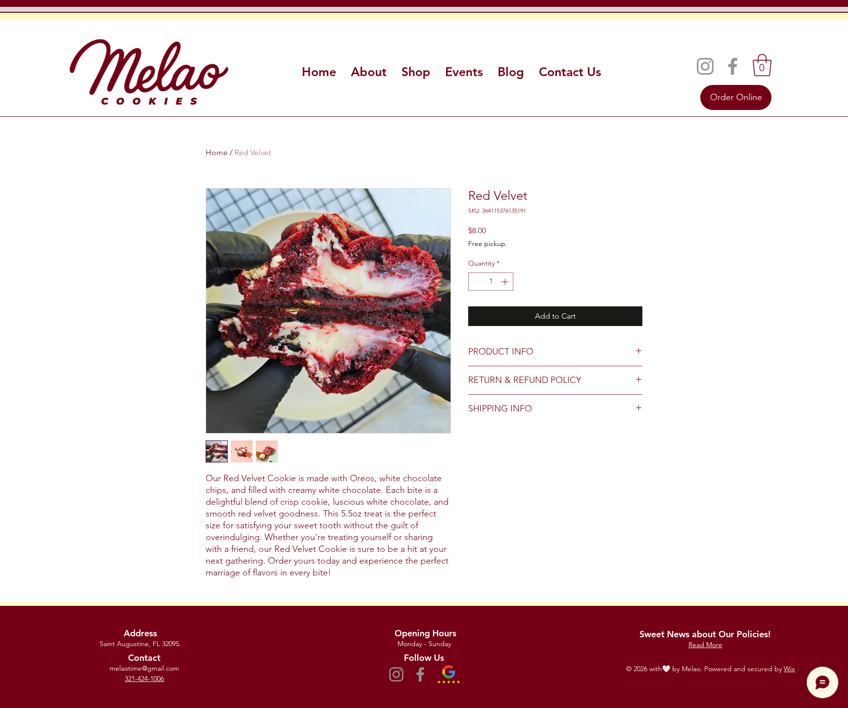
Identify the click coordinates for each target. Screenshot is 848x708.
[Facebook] (732, 66)
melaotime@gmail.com (144, 668)
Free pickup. (487, 243)
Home (217, 152)
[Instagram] (705, 66)
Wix (789, 668)
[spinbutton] (491, 281)
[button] (762, 65)
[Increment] (506, 281)
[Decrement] (476, 281)
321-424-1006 (144, 678)
